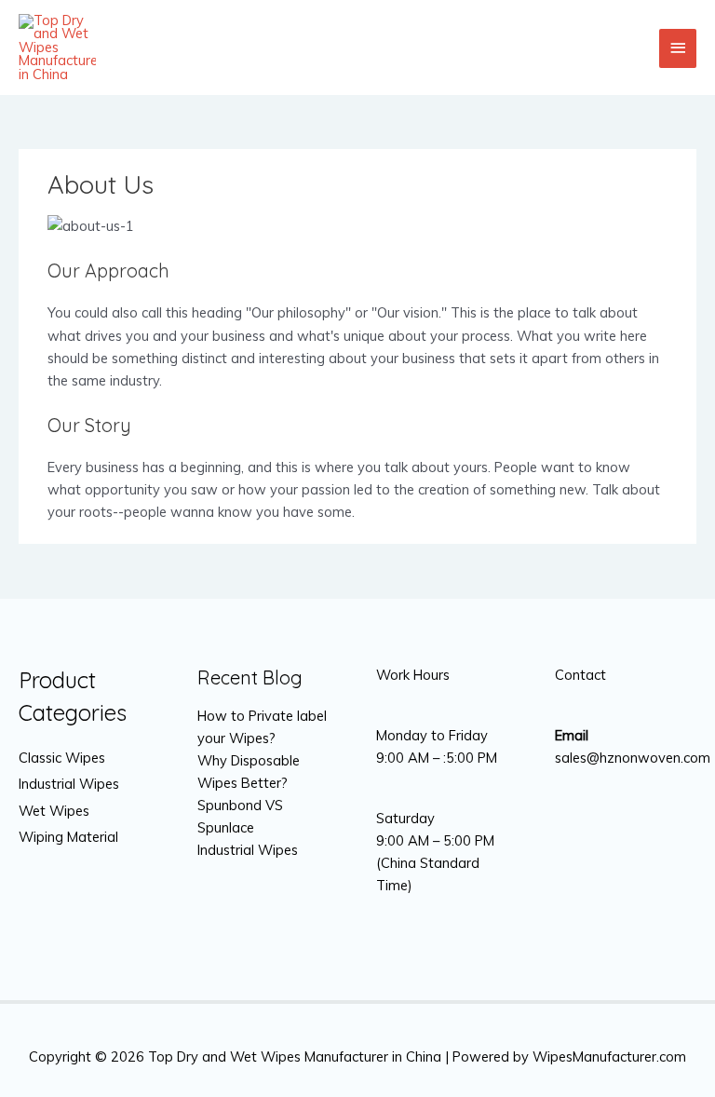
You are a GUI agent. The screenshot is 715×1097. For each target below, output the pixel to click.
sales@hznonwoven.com (632, 757)
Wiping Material (68, 837)
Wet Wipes (54, 810)
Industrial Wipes (69, 783)
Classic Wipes (62, 757)
